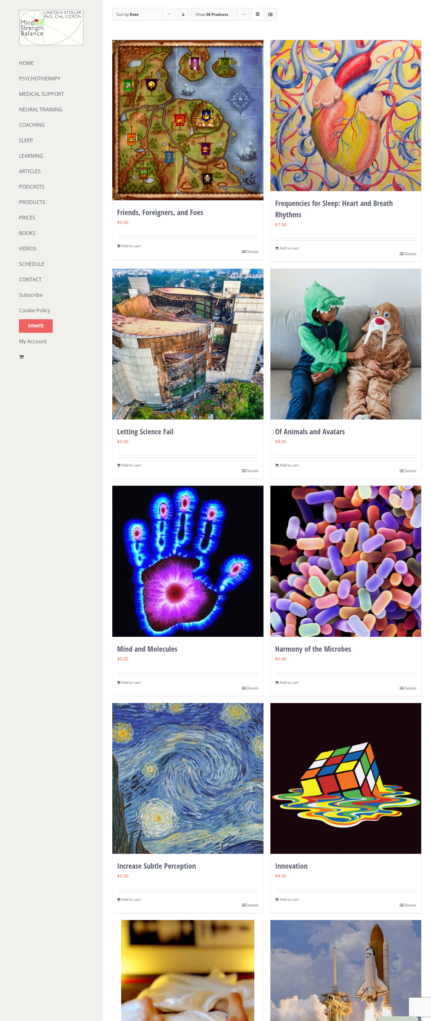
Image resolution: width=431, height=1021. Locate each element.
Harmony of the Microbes (313, 648)
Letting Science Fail (145, 431)
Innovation (291, 865)
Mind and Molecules (147, 648)
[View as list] (270, 14)
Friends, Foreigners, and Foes (160, 212)
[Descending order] (183, 14)
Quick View (188, 188)
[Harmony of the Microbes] (346, 561)
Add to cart (131, 246)
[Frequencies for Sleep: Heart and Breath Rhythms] (346, 115)
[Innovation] (346, 778)
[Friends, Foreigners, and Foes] (187, 120)
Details (252, 251)
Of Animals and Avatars (310, 431)
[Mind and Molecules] (187, 561)
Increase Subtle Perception (156, 865)
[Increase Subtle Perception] (187, 778)
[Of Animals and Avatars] (346, 344)
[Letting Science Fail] (187, 344)
